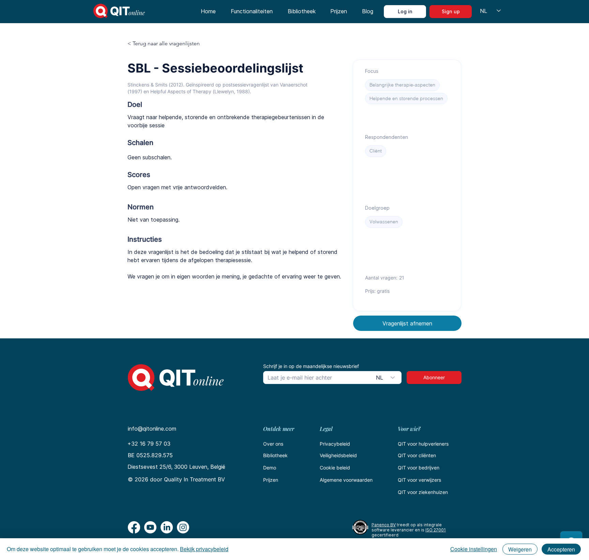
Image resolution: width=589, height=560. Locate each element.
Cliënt (375, 151)
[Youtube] (150, 527)
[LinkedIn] (167, 527)
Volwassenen (383, 222)
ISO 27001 (435, 529)
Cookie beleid (335, 467)
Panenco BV (384, 524)
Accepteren (561, 549)
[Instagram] (183, 527)
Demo (269, 467)
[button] (252, 11)
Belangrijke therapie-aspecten (402, 85)
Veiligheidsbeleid (338, 455)
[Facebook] (134, 527)
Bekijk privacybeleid (204, 549)
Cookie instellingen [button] (473, 549)
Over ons (273, 444)
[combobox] (387, 377)
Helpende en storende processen (406, 98)
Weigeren (520, 549)
